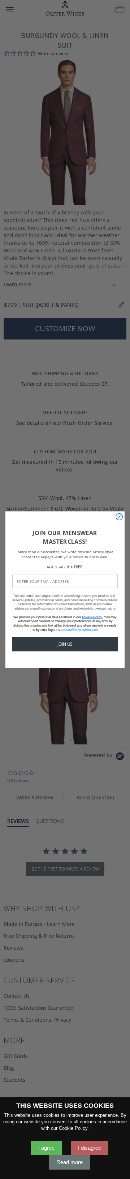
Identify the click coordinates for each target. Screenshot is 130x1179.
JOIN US (65, 644)
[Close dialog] (119, 516)
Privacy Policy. (92, 617)
